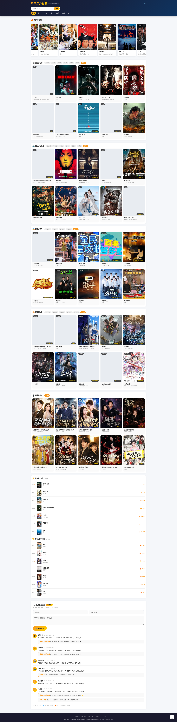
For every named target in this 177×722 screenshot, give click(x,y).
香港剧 (73, 146)
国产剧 (67, 146)
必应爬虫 (97, 716)
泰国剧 (61, 146)
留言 (69, 13)
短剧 (63, 13)
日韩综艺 (62, 229)
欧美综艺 (69, 229)
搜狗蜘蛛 (90, 716)
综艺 (52, 13)
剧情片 (77, 63)
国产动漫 (47, 312)
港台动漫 (69, 312)
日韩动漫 (55, 312)
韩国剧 (55, 146)
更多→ (83, 63)
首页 (33, 13)
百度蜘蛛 (77, 716)
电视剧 (45, 13)
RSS (72, 716)
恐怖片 (71, 63)
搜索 (57, 8)
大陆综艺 (47, 229)
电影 (39, 13)
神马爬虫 (83, 716)
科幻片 (65, 63)
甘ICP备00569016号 (107, 719)
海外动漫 (76, 312)
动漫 (57, 13)
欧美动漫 (62, 312)
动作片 (47, 63)
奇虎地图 (103, 716)
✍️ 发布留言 (40, 628)
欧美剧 (49, 146)
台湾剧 (79, 146)
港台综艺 (55, 229)
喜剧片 (53, 63)
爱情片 (59, 63)
